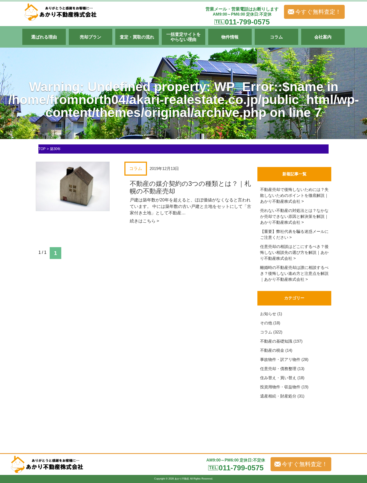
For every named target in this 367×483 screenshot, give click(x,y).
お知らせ (268, 314)
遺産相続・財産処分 (278, 396)
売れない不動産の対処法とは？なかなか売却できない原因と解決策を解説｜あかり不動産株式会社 (294, 216)
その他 (266, 323)
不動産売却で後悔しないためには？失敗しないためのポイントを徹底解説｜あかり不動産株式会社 (294, 195)
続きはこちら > (144, 221)
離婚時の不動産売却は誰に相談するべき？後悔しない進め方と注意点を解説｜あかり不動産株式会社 (294, 273)
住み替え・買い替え (278, 378)
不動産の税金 (272, 350)
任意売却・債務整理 (278, 369)
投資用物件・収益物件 (280, 387)
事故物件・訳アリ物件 (280, 359)
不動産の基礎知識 (276, 341)
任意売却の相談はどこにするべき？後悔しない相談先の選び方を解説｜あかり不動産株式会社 (294, 252)
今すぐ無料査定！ (318, 12)
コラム (266, 332)
